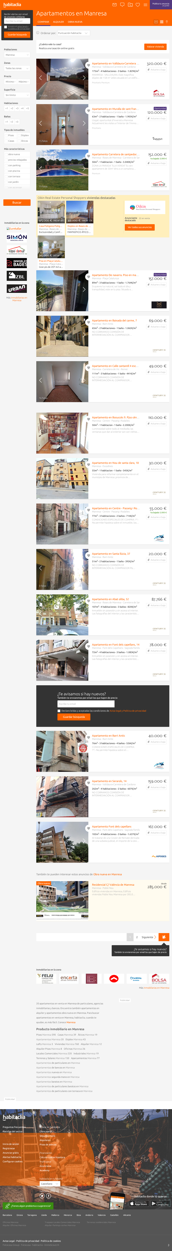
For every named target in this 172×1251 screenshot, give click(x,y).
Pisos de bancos (48, 1144)
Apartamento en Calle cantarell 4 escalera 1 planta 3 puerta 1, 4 (130, 365)
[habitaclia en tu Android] (160, 1203)
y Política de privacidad (134, 710)
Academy (44, 1170)
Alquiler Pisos (48, 1048)
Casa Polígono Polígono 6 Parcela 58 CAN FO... (51, 226)
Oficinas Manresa (10, 1222)
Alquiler (58, 21)
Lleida (44, 1215)
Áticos (86, 1034)
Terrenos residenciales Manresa (101, 1222)
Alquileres (45, 1140)
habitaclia (37, 1245)
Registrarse (9, 1148)
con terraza (14, 176)
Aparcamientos (83, 1058)
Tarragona (32, 1215)
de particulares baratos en (62, 1086)
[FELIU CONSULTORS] (46, 978)
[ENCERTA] (69, 978)
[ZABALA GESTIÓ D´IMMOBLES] (17, 275)
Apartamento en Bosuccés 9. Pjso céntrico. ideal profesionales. (129, 417)
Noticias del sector (13, 1131)
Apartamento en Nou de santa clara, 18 (115, 462)
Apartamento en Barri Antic (108, 735)
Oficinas (73, 1048)
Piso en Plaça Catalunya (51, 261)
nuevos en (54, 1072)
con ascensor (15, 187)
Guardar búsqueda (17, 34)
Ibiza (79, 1215)
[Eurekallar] (14, 228)
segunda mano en (57, 1077)
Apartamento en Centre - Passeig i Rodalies (118, 508)
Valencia (101, 1215)
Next (82, 79)
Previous (42, 79)
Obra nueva (75, 21)
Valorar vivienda (155, 46)
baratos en (54, 1081)
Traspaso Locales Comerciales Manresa (62, 1222)
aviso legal (22, 26)
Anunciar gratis (11, 1152)
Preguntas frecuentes (14, 1127)
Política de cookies (51, 1241)
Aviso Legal (9, 1241)
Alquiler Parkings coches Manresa (60, 1225)
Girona (20, 1215)
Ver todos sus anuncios (140, 227)
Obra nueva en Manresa (107, 874)
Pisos (43, 1034)
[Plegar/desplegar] (28, 68)
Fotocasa (26, 1245)
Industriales (84, 1053)
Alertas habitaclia (12, 1157)
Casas (65, 1034)
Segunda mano (47, 1135)
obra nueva (14, 154)
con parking (14, 165)
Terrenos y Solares (50, 1058)
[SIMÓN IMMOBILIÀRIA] (17, 237)
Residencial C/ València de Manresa (113, 884)
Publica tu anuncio (161, 5)
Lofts (43, 1044)
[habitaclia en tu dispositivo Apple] (139, 1203)
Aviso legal (115, 710)
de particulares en (58, 1063)
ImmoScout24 (51, 1245)
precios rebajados (17, 159)
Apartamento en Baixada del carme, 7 (114, 320)
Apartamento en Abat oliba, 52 (110, 599)
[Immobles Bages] (17, 262)
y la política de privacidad (19, 27)
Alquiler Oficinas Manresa (14, 1225)
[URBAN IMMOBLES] (17, 288)
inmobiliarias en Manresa (156, 987)
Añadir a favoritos (88, 65)
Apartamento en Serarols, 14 (109, 781)
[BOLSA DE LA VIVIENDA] (159, 978)
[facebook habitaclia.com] (48, 1195)
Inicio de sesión (11, 1144)
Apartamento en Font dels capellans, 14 (115, 644)
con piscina (14, 171)
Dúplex (74, 1039)
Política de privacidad (27, 1241)
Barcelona (7, 1215)
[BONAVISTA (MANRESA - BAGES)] (91, 978)
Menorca (68, 1215)
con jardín (13, 182)
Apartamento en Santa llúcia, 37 (111, 553)
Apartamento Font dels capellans (111, 826)
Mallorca (55, 1215)
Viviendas (64, 1044)
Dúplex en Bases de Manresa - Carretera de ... (80, 226)
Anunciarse (45, 1166)
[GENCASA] (114, 978)
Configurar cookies (13, 1161)
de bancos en (55, 1067)
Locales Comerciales (51, 1053)
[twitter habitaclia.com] (42, 1195)
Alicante (127, 1215)
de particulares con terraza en (64, 1091)
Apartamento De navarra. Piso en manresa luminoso (123, 274)
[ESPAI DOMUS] (17, 250)
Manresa (71, 1022)
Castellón (114, 1215)
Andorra (89, 1215)
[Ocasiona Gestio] (137, 978)
